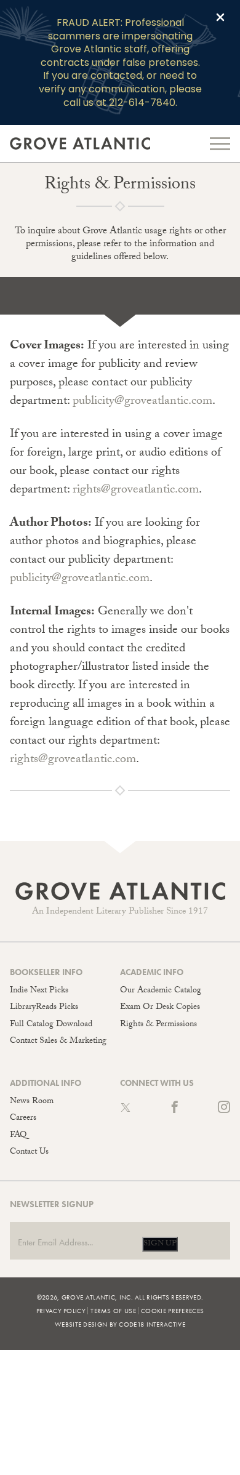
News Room (32, 1102)
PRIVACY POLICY (61, 1310)
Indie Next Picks (39, 991)
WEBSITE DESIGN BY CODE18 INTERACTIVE (120, 1324)
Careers (23, 1118)
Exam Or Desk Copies (160, 1007)
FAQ (18, 1135)
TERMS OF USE (113, 1310)
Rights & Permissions (158, 1025)
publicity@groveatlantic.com (142, 402)
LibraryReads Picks (44, 1007)
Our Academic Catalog (160, 991)
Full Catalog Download (51, 1025)
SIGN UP (160, 1244)
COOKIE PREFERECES (172, 1310)
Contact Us (29, 1152)
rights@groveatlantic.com (136, 490)
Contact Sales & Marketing (58, 1041)
